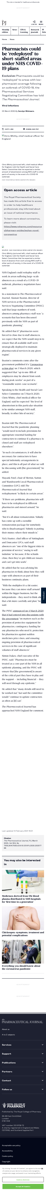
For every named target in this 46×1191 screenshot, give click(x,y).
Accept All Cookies (23, 1186)
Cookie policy (7, 1156)
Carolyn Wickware (26, 111)
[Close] (42, 1168)
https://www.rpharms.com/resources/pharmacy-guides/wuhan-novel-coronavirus (23, 230)
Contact (6, 1080)
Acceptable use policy (11, 1145)
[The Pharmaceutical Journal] (4, 23)
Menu (41, 24)
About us (5, 1029)
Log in (34, 24)
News (14, 30)
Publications (9, 1062)
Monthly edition (5, 31)
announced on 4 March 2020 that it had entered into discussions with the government (23, 614)
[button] (43, 595)
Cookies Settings (23, 1179)
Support (6, 1053)
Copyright (6, 1161)
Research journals (35, 31)
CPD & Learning (24, 31)
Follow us (7, 1089)
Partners (7, 1071)
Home (4, 39)
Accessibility (7, 1150)
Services (6, 1044)
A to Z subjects (8, 1034)
